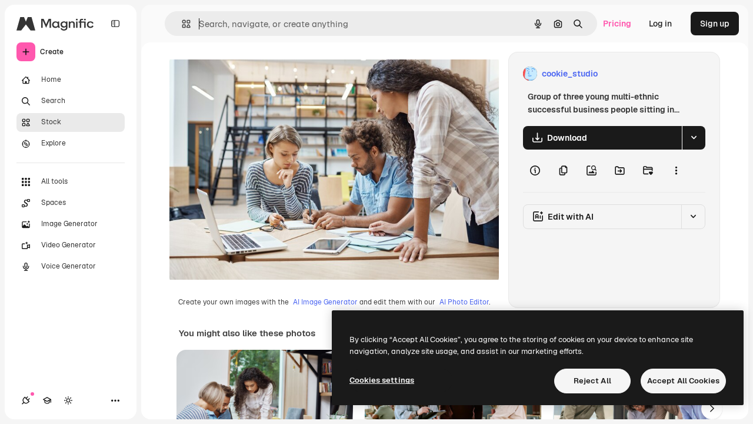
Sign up (714, 23)
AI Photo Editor (464, 302)
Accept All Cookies (683, 381)
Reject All (592, 381)
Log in (660, 23)
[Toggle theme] (68, 400)
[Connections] (25, 400)
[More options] (676, 171)
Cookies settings (381, 380)
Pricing (617, 23)
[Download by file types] (693, 138)
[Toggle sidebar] (115, 23)
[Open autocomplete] (181, 23)
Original (244, 74)
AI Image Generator (325, 302)
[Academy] (47, 400)
